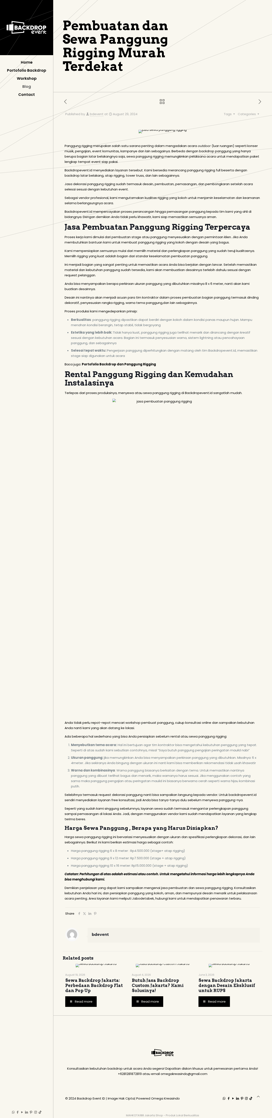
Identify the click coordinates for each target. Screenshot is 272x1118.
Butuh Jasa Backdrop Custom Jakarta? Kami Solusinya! (158, 985)
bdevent (96, 114)
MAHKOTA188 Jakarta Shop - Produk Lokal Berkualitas (162, 1115)
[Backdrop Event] (26, 27)
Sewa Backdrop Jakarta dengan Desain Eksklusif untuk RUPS (226, 985)
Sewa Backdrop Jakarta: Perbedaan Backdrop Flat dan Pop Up (94, 985)
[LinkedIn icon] (26, 1112)
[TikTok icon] (40, 1112)
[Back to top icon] (258, 1096)
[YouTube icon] (22, 1112)
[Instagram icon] (35, 1112)
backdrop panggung (215, 151)
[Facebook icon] (17, 1112)
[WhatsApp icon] (13, 1112)
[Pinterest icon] (31, 1112)
